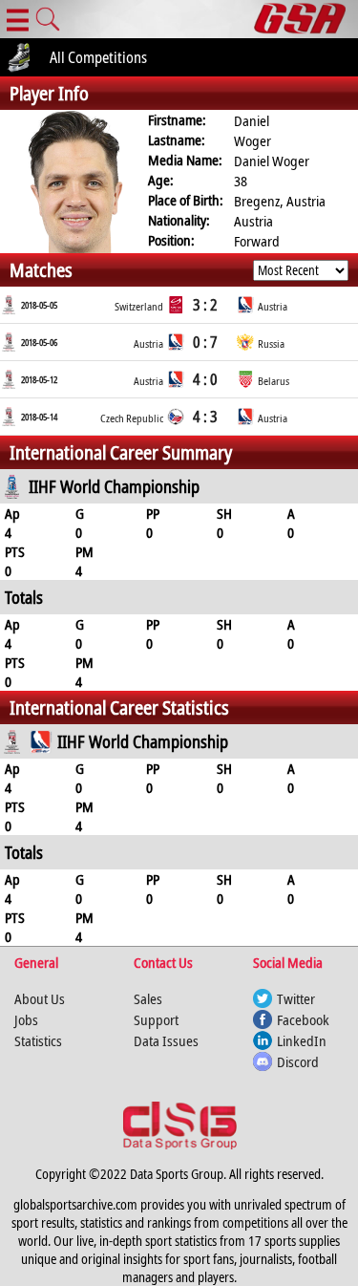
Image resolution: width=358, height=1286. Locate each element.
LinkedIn (301, 1040)
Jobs (26, 1019)
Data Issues (166, 1040)
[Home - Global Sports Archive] (306, 19)
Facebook (303, 1019)
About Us (39, 998)
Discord (298, 1061)
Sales (148, 998)
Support (156, 1019)
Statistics (38, 1040)
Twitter (296, 998)
